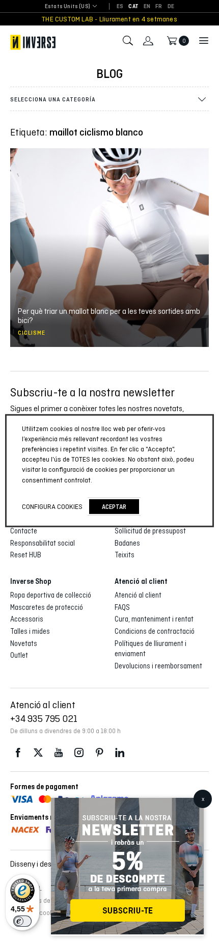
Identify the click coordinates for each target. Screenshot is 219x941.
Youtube (58, 752)
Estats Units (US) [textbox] (67, 6)
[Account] (148, 41)
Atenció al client (138, 595)
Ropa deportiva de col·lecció (50, 595)
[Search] (128, 41)
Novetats (23, 643)
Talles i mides (30, 631)
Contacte (23, 531)
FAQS (122, 607)
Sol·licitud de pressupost (150, 531)
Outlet (19, 655)
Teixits (124, 555)
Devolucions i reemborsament (158, 666)
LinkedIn (119, 752)
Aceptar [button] (114, 506)
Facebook (17, 752)
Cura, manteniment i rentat (154, 619)
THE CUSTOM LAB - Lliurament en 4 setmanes (109, 19)
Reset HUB (25, 555)
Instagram (79, 752)
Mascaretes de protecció (46, 607)
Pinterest (99, 752)
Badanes (127, 543)
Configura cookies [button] (52, 506)
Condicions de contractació (155, 631)
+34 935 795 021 (43, 718)
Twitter (38, 752)
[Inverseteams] (33, 42)
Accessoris (26, 619)
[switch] (22, 921)
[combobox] (67, 7)
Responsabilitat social (42, 543)
